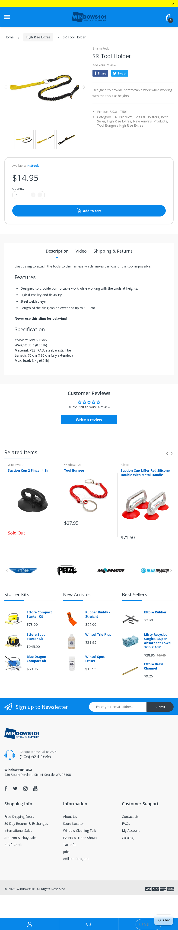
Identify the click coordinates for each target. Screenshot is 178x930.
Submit (160, 707)
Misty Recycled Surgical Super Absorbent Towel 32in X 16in (157, 640)
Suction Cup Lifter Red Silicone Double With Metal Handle (145, 472)
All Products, (124, 117)
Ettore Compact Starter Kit (39, 614)
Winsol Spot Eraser (95, 659)
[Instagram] (25, 788)
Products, (161, 121)
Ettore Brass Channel (153, 666)
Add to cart (92, 211)
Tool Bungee (74, 470)
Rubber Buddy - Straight (97, 614)
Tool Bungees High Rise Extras (120, 125)
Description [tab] (57, 251)
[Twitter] (15, 788)
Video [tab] (81, 251)
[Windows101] (89, 16)
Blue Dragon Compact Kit (36, 659)
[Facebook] (5, 788)
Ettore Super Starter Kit (37, 636)
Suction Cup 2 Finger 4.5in (28, 470)
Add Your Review (104, 65)
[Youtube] (35, 788)
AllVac (125, 465)
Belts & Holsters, (147, 117)
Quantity (18, 188)
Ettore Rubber (155, 612)
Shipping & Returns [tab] (113, 251)
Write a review (89, 419)
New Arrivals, (143, 121)
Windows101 (16, 465)
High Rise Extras (38, 37)
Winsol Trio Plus (98, 634)
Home (9, 37)
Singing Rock (100, 49)
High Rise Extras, (119, 121)
